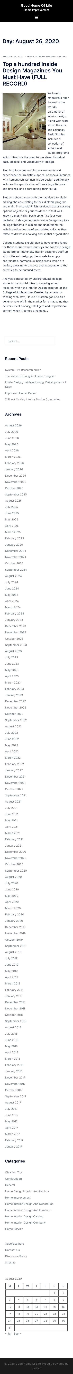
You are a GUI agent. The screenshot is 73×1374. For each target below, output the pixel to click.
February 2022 (14, 764)
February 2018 (14, 1065)
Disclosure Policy (16, 1256)
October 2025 (14, 488)
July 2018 (11, 1033)
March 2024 (13, 607)
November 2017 (15, 1083)
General (10, 1185)
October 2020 (14, 864)
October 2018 (14, 1014)
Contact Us (12, 1250)
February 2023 (14, 688)
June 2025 (12, 513)
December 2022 (15, 701)
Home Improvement (18, 1197)
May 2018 (11, 1046)
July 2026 (11, 431)
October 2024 (14, 563)
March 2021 (12, 833)
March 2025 (13, 532)
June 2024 (12, 588)
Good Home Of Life (36, 5)
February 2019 (14, 989)
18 (18, 1313)
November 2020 (15, 858)
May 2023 (11, 670)
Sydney (36, 1368)
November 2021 (15, 783)
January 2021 (13, 845)
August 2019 (13, 952)
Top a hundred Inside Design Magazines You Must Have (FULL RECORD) (32, 74)
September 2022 (16, 720)
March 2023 (13, 682)
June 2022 (12, 739)
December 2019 (15, 927)
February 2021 (14, 839)
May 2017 (11, 1121)
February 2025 (14, 538)
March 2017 (12, 1134)
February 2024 (14, 613)
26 (27, 1320)
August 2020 (13, 877)
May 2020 (11, 895)
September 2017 (15, 1096)
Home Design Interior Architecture (27, 1191)
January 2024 (14, 619)
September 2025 (16, 494)
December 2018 (15, 1002)
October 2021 (14, 789)
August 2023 (13, 651)
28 (45, 1320)
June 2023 (12, 663)
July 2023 (11, 657)
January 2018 (13, 1071)
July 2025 (11, 507)
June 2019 (11, 964)
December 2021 (15, 776)
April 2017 (11, 1127)
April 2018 (11, 1052)
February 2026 (14, 463)
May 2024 (11, 594)
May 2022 (11, 745)
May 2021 (11, 820)
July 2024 (11, 582)
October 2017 (14, 1090)
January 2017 (13, 1146)
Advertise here (14, 1243)
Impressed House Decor (20, 393)
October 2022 (14, 713)
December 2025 (15, 475)
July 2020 (11, 883)
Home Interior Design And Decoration (29, 1204)
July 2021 (11, 808)
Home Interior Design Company (25, 1222)
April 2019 (11, 977)
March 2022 (13, 757)
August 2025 (13, 500)
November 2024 (15, 557)
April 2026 (12, 450)
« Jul (8, 1333)
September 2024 (16, 569)
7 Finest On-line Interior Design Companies (32, 399)
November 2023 (15, 632)
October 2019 (14, 939)
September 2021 (15, 795)
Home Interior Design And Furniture (27, 1210)
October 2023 (14, 638)
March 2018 (12, 1058)
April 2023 (12, 676)
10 (9, 1306)
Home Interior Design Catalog (47, 56)
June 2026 (12, 438)
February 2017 (14, 1140)
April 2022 (12, 751)
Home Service (14, 1228)
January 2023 (14, 695)
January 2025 (14, 544)
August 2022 (13, 726)
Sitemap (10, 1262)
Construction (13, 1178)
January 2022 (14, 770)
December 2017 (15, 1077)
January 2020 (14, 920)
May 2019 (11, 971)
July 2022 (11, 732)
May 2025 (11, 519)
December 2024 (15, 550)
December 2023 (15, 626)
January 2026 (14, 469)
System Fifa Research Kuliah (23, 370)
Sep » (17, 1333)
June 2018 (11, 1040)
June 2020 (12, 889)
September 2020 (16, 870)
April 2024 (12, 601)
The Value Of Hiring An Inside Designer (30, 376)
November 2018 (15, 1008)
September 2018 (15, 1021)
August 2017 (13, 1102)
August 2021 (13, 801)
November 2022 (15, 707)
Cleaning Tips (14, 1172)
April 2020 (12, 902)
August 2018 (13, 1027)
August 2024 (13, 576)
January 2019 (13, 996)
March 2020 (13, 908)
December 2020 (15, 851)
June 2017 (11, 1115)
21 (45, 1313)
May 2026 (11, 444)
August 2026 (13, 425)
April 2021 (11, 826)
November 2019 (15, 933)
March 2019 (12, 983)
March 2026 (13, 456)
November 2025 (15, 482)
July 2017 (11, 1108)
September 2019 (15, 946)
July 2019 (11, 958)
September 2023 (16, 645)
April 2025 (12, 525)
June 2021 (11, 814)
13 (36, 1306)
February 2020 (14, 914)
